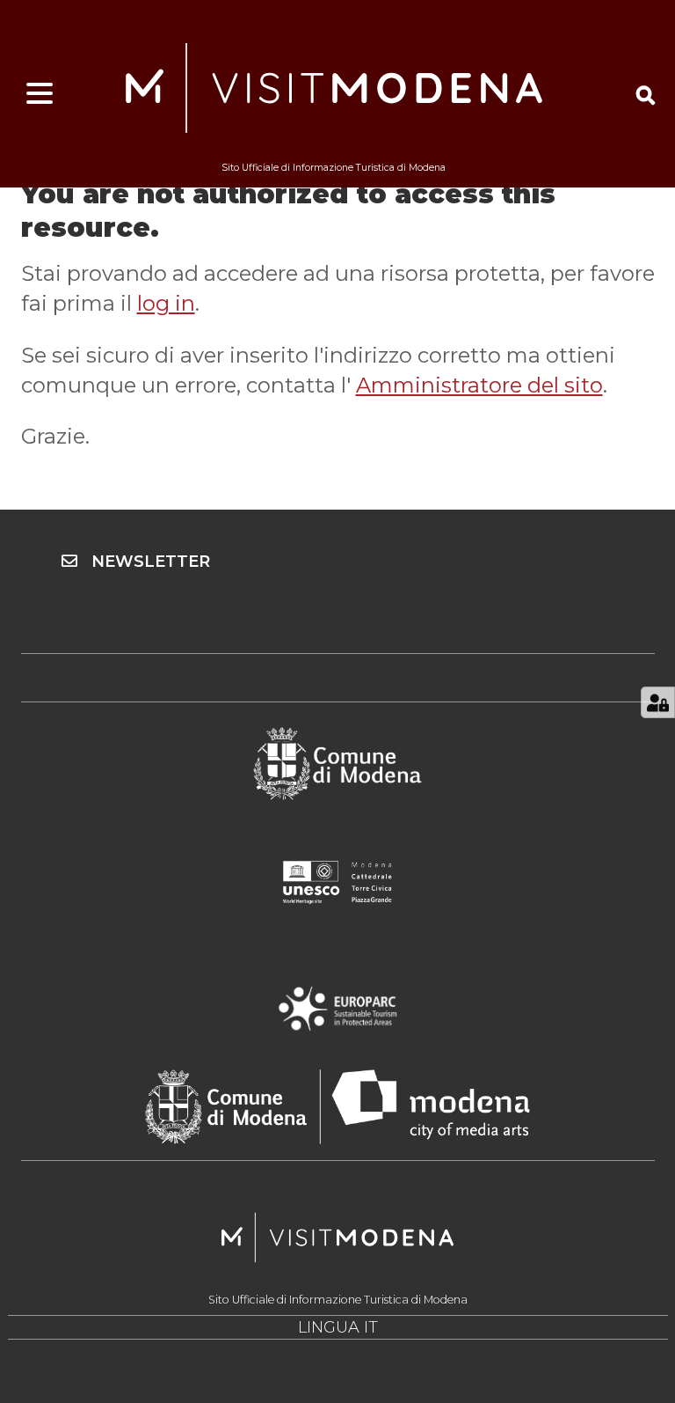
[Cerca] (645, 95)
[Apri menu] (39, 94)
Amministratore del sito (479, 385)
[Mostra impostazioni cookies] (658, 702)
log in (166, 303)
